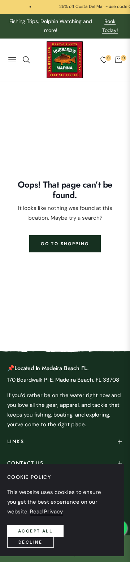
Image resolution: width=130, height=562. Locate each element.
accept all (35, 531)
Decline (30, 542)
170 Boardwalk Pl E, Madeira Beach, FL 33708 (63, 379)
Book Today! (110, 25)
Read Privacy (46, 511)
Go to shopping (65, 244)
